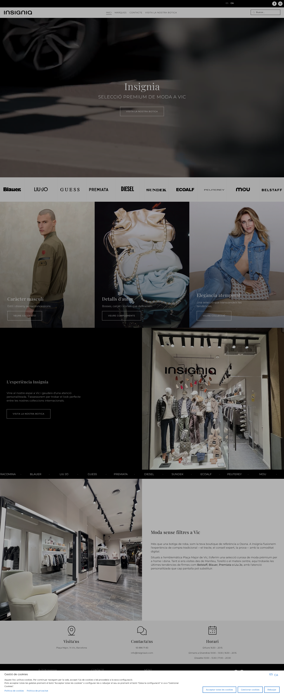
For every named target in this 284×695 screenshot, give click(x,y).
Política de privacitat (37, 690)
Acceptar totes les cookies (219, 689)
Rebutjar (271, 689)
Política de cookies (14, 690)
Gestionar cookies (250, 689)
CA (276, 675)
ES (271, 674)
